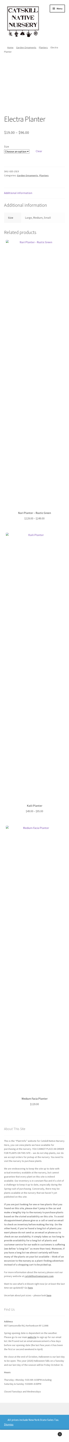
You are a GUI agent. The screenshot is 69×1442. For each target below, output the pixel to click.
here (30, 1287)
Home (10, 47)
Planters (43, 47)
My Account (11, 1436)
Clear (39, 151)
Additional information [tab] (18, 193)
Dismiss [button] (8, 1424)
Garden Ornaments (26, 47)
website (32, 1337)
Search (34, 1436)
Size (6, 146)
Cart (53, 1432)
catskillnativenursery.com (39, 1276)
